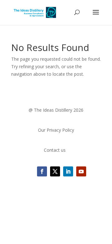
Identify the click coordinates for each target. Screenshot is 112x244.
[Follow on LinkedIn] (68, 171)
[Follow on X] (55, 171)
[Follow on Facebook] (42, 171)
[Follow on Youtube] (81, 171)
